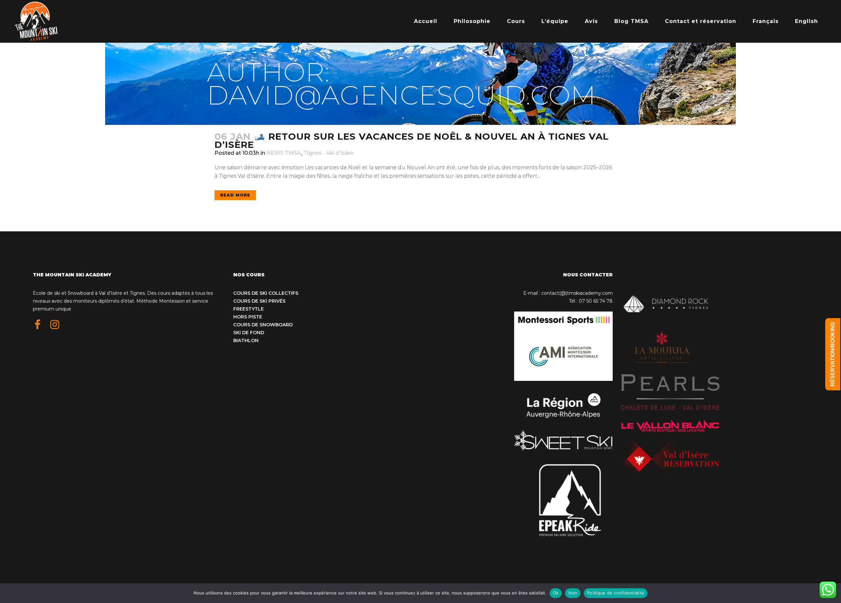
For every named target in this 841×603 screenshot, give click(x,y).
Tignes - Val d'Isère (328, 153)
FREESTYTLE (248, 309)
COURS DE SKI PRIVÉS (259, 301)
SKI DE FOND (248, 333)
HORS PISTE (247, 317)
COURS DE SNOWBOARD (263, 325)
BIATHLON (246, 340)
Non (572, 592)
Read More (235, 195)
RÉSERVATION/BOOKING (832, 354)
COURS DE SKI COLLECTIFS (265, 293)
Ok (556, 592)
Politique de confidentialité (615, 592)
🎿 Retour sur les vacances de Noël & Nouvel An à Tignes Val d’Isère (412, 140)
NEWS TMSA (283, 153)
